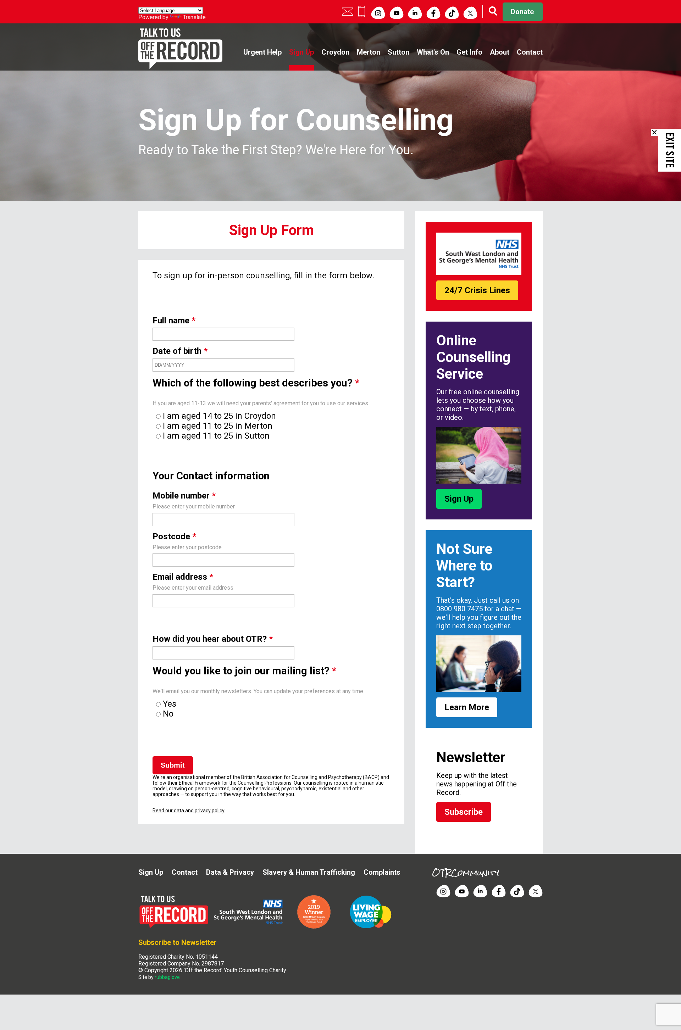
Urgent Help (262, 52)
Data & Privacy (230, 872)
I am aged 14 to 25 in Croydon (219, 416)
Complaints (382, 872)
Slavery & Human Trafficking (308, 872)
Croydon (335, 52)
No (168, 714)
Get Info (469, 52)
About (499, 52)
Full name (174, 320)
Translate (194, 17)
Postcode (174, 536)
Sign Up (301, 52)
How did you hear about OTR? (213, 639)
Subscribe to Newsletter (177, 942)
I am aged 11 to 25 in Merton (217, 426)
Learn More (466, 707)
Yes (169, 704)
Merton (368, 52)
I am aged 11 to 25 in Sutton (216, 436)
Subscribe (463, 812)
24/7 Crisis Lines (477, 290)
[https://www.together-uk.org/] (370, 927)
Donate (522, 11)
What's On (433, 52)
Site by (159, 977)
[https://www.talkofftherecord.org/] (175, 927)
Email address (183, 577)
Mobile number (184, 496)
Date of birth (180, 351)
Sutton (398, 52)
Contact (530, 52)
